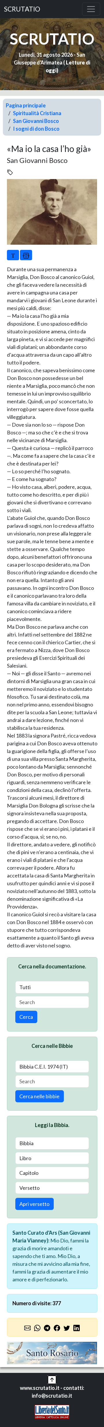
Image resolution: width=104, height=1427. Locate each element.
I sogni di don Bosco (36, 129)
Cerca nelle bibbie (39, 1096)
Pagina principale (26, 105)
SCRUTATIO (22, 9)
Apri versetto (34, 1204)
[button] (52, 1379)
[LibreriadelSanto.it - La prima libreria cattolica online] (52, 1411)
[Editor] (26, 255)
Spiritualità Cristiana (37, 113)
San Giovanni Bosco (36, 121)
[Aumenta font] (13, 255)
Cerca (26, 1017)
